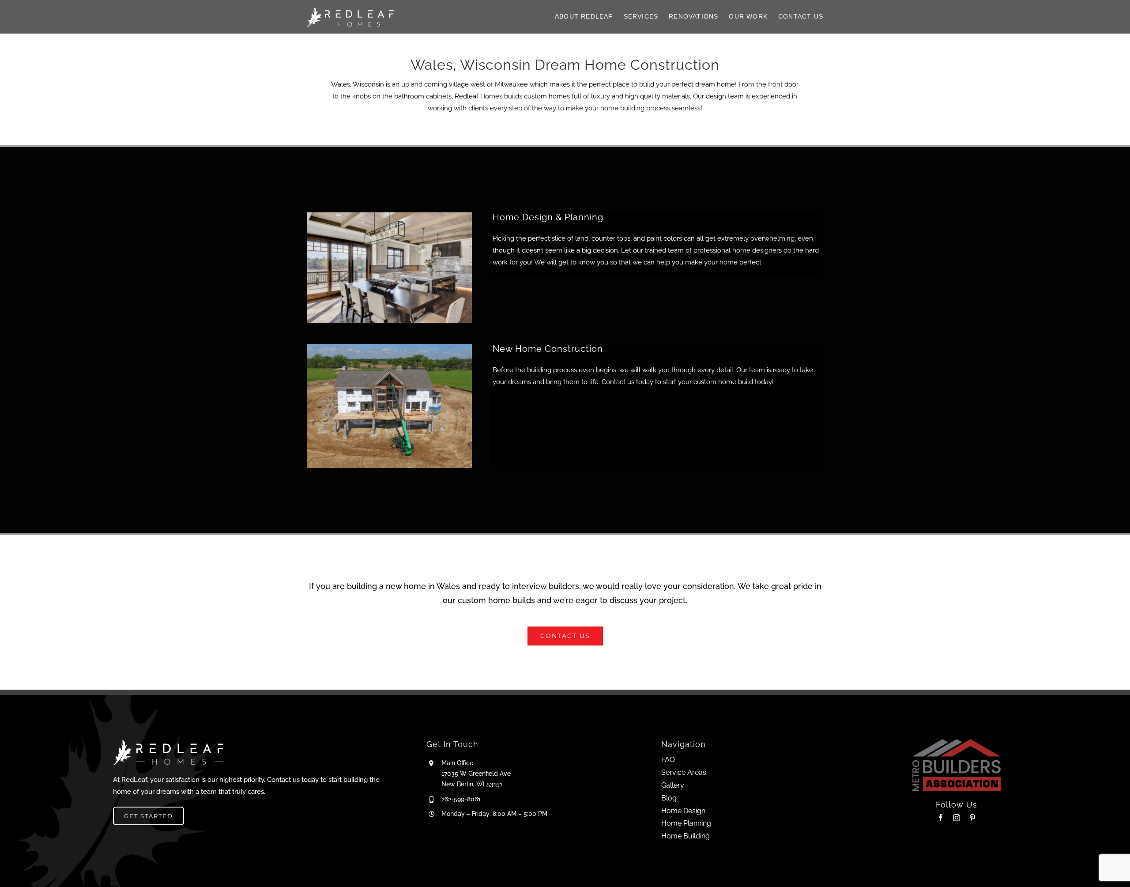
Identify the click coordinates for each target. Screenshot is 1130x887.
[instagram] (956, 817)
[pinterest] (972, 817)
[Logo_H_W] (350, 10)
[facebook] (940, 817)
